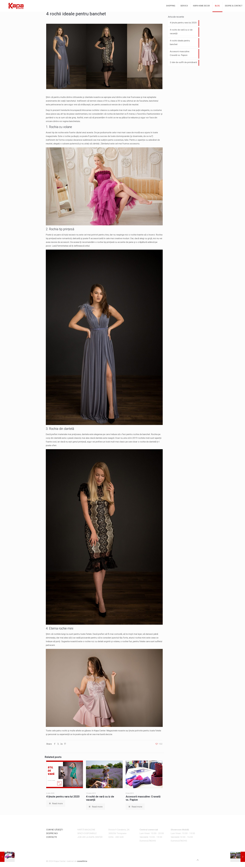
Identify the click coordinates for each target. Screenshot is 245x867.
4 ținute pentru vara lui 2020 (62, 796)
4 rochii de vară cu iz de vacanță (181, 31)
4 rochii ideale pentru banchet (180, 42)
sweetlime (82, 861)
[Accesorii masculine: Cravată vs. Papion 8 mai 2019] (7, 857)
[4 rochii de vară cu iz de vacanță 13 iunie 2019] (237, 857)
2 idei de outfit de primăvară (183, 62)
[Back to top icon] (198, 860)
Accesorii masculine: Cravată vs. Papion (180, 53)
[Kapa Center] (16, 5)
